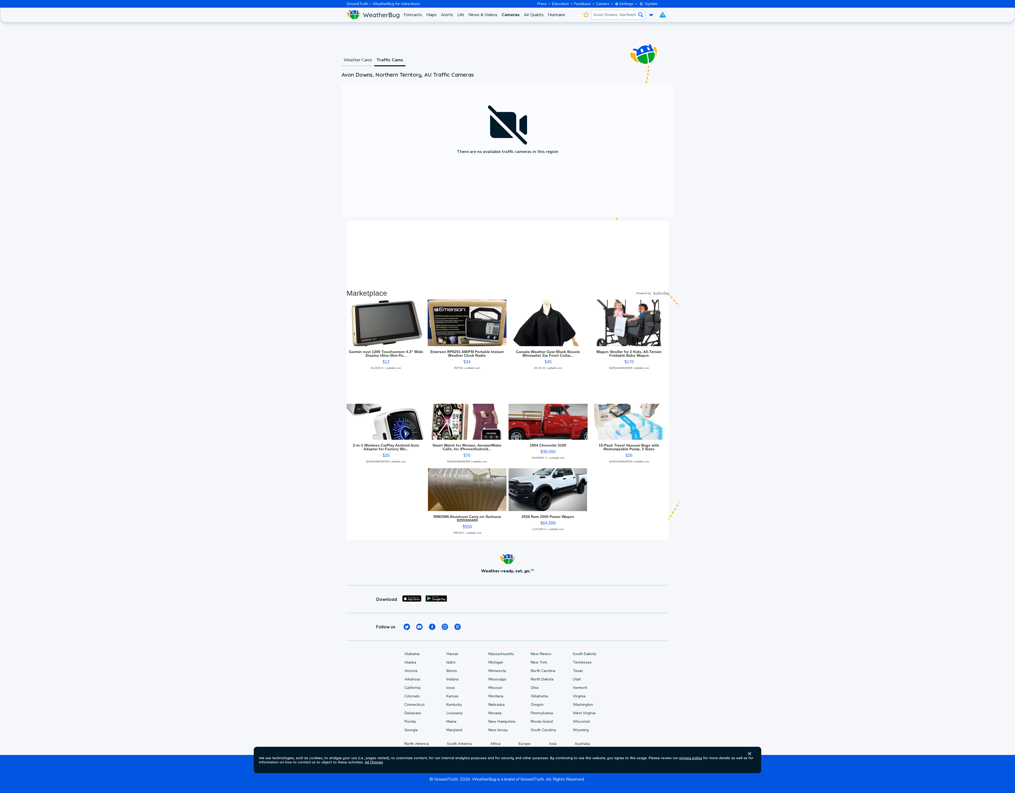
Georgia (411, 729)
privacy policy (690, 758)
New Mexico (541, 653)
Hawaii (452, 653)
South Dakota (584, 653)
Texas (578, 670)
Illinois (451, 670)
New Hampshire (501, 721)
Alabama (411, 653)
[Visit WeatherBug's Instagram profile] (445, 627)
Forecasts (413, 15)
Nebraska (496, 704)
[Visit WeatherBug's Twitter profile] (407, 627)
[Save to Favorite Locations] (586, 15)
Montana (495, 696)
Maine (451, 721)
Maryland (454, 729)
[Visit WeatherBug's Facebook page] (432, 627)
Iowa (450, 687)
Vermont (580, 687)
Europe (524, 743)
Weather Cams (358, 60)
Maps (431, 15)
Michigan (495, 662)
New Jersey (498, 729)
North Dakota (542, 679)
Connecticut (414, 704)
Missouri (495, 687)
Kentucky (454, 704)
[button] (749, 753)
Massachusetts (501, 653)
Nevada (494, 713)
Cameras (511, 15)
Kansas (452, 696)
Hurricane (556, 15)
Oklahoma (539, 696)
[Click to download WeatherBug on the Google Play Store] (436, 599)
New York (539, 662)
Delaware (412, 713)
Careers (602, 3)
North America (416, 743)
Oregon (537, 704)
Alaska (410, 662)
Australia (582, 743)
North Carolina (543, 670)
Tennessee (582, 662)
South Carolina (543, 729)
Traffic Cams (389, 60)
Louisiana (454, 713)
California (412, 687)
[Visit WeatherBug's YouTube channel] (419, 627)
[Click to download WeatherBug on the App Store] (411, 599)
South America (459, 743)
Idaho (451, 662)
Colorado (412, 696)
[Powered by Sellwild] (660, 293)
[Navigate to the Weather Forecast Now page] (373, 15)
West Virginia (584, 713)
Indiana (452, 679)
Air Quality (534, 15)
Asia (552, 743)
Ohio (535, 687)
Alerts (447, 15)
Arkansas (412, 679)
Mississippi (497, 679)
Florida (410, 721)
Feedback (582, 3)
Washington (583, 704)
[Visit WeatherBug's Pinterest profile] (457, 627)
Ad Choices (374, 762)
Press (542, 3)
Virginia (579, 696)
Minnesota (497, 670)
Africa (495, 743)
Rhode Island (542, 721)
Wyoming (581, 729)
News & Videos (482, 15)
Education (560, 3)
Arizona (410, 670)
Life (460, 15)
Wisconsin (581, 721)
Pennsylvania (542, 713)
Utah (577, 679)
